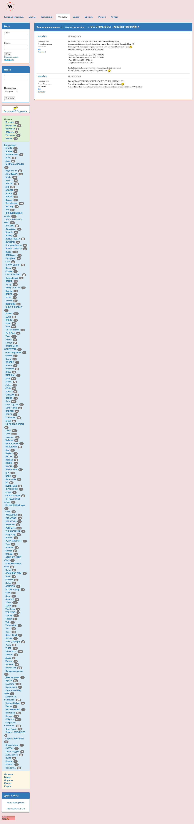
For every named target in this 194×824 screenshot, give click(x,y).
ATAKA (10, 193)
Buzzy (11, 251)
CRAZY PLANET (15, 274)
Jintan (10, 385)
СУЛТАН (11, 748)
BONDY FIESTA (14, 238)
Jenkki (10, 381)
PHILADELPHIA (14, 531)
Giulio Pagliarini (15, 352)
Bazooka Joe (14, 203)
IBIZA (10, 371)
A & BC (11, 147)
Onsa (10, 511)
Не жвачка (12, 767)
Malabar (11, 440)
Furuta (10, 339)
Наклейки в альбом (74, 27)
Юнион (11, 761)
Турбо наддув (14, 751)
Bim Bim (11, 225)
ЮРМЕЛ (11, 764)
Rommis (11, 547)
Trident (10, 618)
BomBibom (12, 228)
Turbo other (13, 625)
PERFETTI (13, 527)
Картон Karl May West (12, 692)
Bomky (10, 235)
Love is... (11, 436)
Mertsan (11, 459)
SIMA (10, 576)
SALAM (11, 553)
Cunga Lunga (13, 277)
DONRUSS (12, 303)
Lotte (10, 433)
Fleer (10, 336)
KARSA (11, 398)
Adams (10, 151)
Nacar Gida (12, 479)
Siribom (11, 579)
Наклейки (11, 128)
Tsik (9, 622)
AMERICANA (13, 173)
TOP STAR (12, 612)
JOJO (10, 388)
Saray (10, 569)
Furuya (10, 342)
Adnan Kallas (13, 154)
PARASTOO (13, 518)
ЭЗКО (10, 757)
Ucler (10, 628)
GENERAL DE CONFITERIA (12, 348)
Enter (10, 323)
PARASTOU (13, 521)
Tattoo (11, 602)
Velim (10, 644)
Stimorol (11, 599)
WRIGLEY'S (13, 651)
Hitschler (11, 368)
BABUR (11, 196)
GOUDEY (11, 362)
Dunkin (11, 313)
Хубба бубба (13, 754)
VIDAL (11, 647)
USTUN (11, 638)
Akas (9, 160)
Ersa (10, 326)
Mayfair (11, 453)
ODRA (10, 492)
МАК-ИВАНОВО (14, 709)
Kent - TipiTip (14, 404)
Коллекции (10, 144)
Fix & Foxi (12, 333)
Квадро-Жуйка (14, 703)
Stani (10, 596)
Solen (10, 582)
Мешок (8, 783)
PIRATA (11, 537)
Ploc (9, 544)
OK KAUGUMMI (14, 495)
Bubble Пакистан (15, 248)
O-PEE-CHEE (13, 488)
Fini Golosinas (14, 329)
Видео (7, 777)
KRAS (10, 420)
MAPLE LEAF (14, 443)
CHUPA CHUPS (14, 264)
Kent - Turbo (13, 407)
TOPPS (11, 615)
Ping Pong (12, 534)
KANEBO (11, 394)
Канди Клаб (13, 686)
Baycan (11, 199)
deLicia (11, 290)
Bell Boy (11, 206)
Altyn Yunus (13, 170)
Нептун (11, 716)
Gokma (11, 355)
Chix (9, 261)
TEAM (10, 605)
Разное (11, 138)
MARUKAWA (13, 446)
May (9, 450)
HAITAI (10, 365)
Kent (10, 401)
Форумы (8, 773)
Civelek (11, 271)
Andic (10, 177)
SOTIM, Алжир (14, 589)
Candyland (12, 258)
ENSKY (11, 319)
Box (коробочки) (15, 245)
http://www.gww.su (16, 802)
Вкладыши (12, 125)
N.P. (9, 472)
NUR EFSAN (13, 485)
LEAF (10, 430)
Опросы (8, 780)
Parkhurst (12, 524)
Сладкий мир (14, 744)
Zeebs (9, 657)
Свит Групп (13, 728)
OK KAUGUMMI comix (12, 500)
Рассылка (12, 135)
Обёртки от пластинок (12, 724)
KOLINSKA (12, 417)
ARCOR (11, 183)
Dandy (11, 284)
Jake (10, 378)
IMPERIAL (12, 375)
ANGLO (11, 180)
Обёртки (11, 132)
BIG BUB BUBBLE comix (13, 214)
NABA (10, 475)
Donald (11, 300)
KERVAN (11, 411)
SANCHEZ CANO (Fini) (12, 559)
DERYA (11, 294)
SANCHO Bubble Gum (12, 565)
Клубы (7, 786)
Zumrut (11, 661)
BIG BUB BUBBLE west (13, 221)
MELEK (11, 456)
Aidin (10, 157)
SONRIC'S (12, 586)
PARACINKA (13, 514)
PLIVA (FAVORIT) (15, 540)
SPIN (10, 592)
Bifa (9, 209)
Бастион (11, 664)
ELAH (10, 316)
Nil (8, 482)
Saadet (10, 550)
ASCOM (11, 190)
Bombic (11, 232)
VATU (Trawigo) (14, 641)
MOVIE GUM (13, 469)
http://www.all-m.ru (16, 808)
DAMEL (11, 281)
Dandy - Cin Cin (15, 287)
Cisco (10, 267)
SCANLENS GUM (15, 573)
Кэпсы (10, 706)
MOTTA (11, 466)
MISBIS (11, 462)
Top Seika (12, 609)
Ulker (10, 631)
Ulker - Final (13, 634)
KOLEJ (10, 414)
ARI (9, 186)
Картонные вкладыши (12, 698)
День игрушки (14, 677)
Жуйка (11, 680)
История (11, 122)
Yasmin (11, 654)
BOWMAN (12, 241)
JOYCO (10, 391)
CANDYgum (13, 254)
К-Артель (12, 683)
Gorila (10, 358)
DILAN (10, 297)
